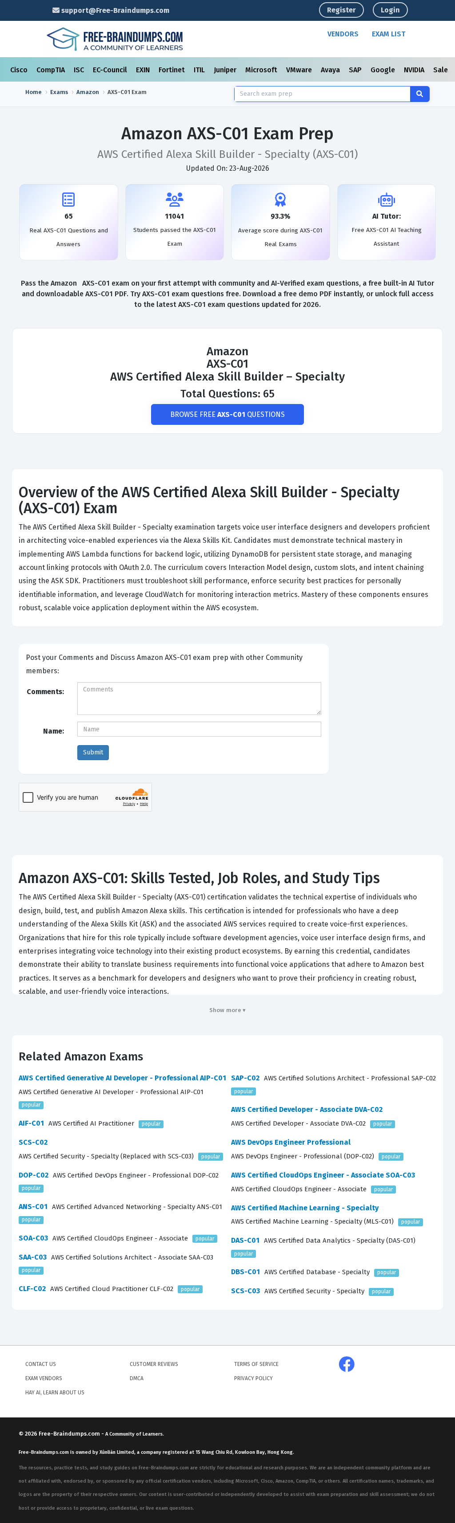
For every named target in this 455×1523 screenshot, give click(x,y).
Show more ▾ (227, 1010)
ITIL (200, 70)
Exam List (388, 34)
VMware (300, 70)
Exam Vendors (43, 1378)
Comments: (45, 691)
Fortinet (173, 70)
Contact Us (40, 1364)
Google (384, 70)
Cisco (19, 70)
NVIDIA (415, 70)
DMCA (137, 1378)
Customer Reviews (154, 1364)
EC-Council (111, 70)
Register (341, 10)
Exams (59, 92)
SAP (356, 70)
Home (33, 92)
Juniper (226, 70)
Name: (53, 731)
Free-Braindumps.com (70, 1433)
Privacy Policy (253, 1378)
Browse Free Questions (227, 414)
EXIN (144, 70)
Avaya (331, 70)
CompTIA (51, 70)
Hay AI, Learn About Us (54, 1393)
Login (390, 10)
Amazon (87, 92)
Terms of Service (256, 1364)
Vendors (343, 34)
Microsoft (262, 70)
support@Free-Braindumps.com (114, 10)
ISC (80, 70)
